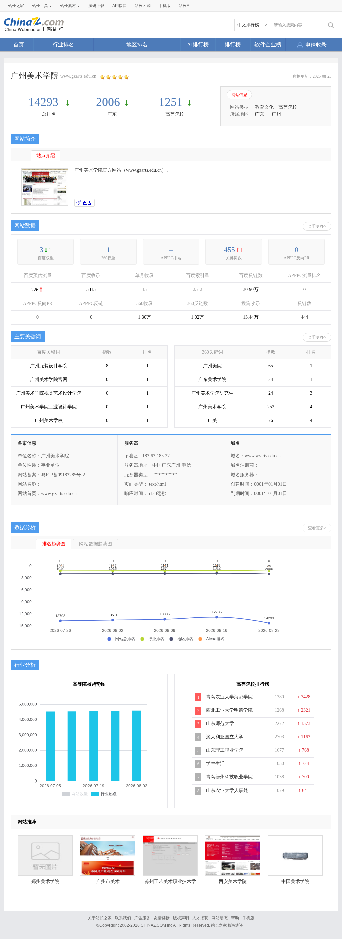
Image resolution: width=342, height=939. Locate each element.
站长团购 (143, 5)
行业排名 (63, 44)
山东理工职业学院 (224, 750)
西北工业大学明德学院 (229, 710)
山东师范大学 (220, 723)
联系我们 (123, 918)
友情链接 (162, 918)
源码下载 (96, 5)
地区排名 (137, 44)
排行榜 (233, 44)
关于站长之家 (100, 918)
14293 (44, 102)
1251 (171, 102)
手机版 (248, 918)
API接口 (119, 5)
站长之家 (16, 5)
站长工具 (40, 5)
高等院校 (174, 114)
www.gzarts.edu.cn (78, 76)
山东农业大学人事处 (227, 790)
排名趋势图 (53, 543)
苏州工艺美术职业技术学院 (170, 883)
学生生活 (215, 763)
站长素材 (68, 5)
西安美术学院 (233, 881)
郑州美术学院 (45, 881)
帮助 (235, 918)
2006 (108, 102)
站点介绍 (45, 155)
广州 (276, 114)
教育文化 (264, 107)
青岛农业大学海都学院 (229, 696)
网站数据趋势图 (95, 543)
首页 (18, 44)
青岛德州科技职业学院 (229, 776)
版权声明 (181, 918)
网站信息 (239, 94)
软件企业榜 (267, 44)
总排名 (49, 114)
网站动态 (220, 918)
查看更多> (317, 226)
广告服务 (142, 918)
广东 (112, 114)
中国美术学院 (295, 881)
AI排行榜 (198, 44)
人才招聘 (200, 918)
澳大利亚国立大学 (224, 736)
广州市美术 (108, 881)
